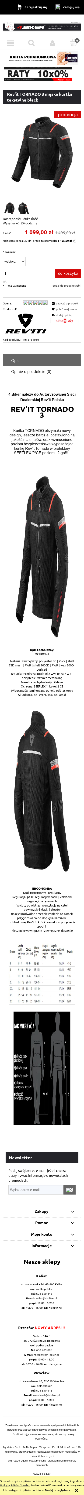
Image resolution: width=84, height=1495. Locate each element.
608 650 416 (44, 1390)
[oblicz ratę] (64, 322)
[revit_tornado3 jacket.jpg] (23, 208)
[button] (10, 43)
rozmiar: (9, 252)
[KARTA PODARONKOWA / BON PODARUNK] (42, 57)
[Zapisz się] (69, 1190)
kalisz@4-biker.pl (46, 1298)
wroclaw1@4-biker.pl (46, 1395)
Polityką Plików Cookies (15, 1485)
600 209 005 (44, 1350)
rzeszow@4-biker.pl (46, 1354)
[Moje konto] (52, 43)
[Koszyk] (73, 43)
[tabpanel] (42, 756)
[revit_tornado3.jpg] (9, 208)
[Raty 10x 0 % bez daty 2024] (42, 74)
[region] (42, 74)
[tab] (42, 360)
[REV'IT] (25, 324)
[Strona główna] (42, 26)
